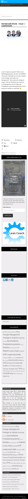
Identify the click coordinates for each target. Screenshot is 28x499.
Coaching (21, 338)
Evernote (5, 341)
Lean (7, 154)
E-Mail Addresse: (7, 207)
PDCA (5, 363)
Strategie (11, 369)
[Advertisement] (14, 57)
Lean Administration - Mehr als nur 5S (11, 488)
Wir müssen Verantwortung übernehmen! (11, 479)
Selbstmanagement (16, 365)
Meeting (6, 360)
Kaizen (6, 351)
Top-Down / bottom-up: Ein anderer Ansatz (12, 474)
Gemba (6, 347)
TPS (20, 369)
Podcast (10, 363)
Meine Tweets (6, 321)
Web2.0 (15, 373)
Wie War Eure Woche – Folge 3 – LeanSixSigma (13, 25)
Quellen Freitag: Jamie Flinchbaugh (10, 486)
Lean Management (12, 152)
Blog (7, 152)
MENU (5, 2)
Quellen (5, 365)
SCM (9, 365)
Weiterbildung (19, 373)
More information (6, 5)
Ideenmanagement (13, 347)
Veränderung (8, 373)
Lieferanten (5, 357)
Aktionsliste (7, 331)
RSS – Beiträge (8, 416)
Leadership (11, 355)
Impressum (24, 498)
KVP (5, 354)
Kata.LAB (19, 409)
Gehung (21, 344)
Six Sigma (11, 154)
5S (3, 332)
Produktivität (18, 363)
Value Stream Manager (15, 463)
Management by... (12, 452)
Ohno (23, 360)
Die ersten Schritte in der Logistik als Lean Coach (13, 484)
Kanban (11, 351)
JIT (18, 347)
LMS (9, 357)
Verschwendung (9, 466)
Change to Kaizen (10, 338)
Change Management (11, 335)
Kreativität (21, 351)
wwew (14, 154)
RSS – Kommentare (9, 419)
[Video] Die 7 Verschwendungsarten (10, 477)
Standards (6, 369)
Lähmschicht (13, 357)
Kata (16, 351)
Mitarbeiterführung (15, 360)
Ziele (8, 376)
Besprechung (13, 331)
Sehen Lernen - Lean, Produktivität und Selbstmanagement (14, 8)
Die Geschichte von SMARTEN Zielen (11, 481)
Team (16, 369)
